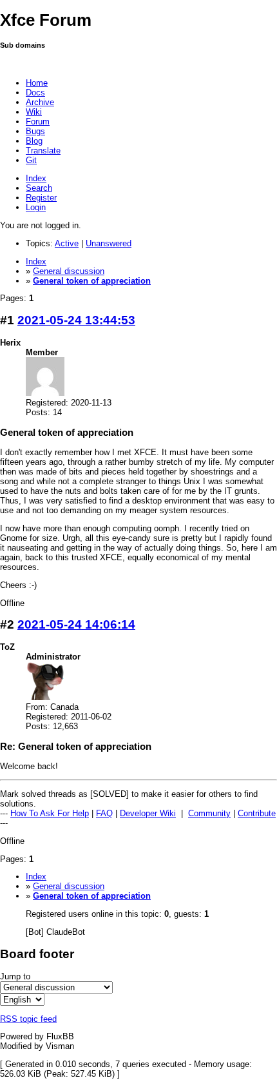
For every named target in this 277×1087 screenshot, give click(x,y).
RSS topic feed (28, 1019)
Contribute (257, 813)
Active (67, 243)
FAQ (104, 813)
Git (31, 160)
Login (36, 207)
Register (41, 197)
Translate (43, 150)
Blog (34, 141)
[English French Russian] (22, 999)
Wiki (34, 112)
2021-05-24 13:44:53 (76, 320)
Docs (35, 92)
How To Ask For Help (49, 813)
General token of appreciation (92, 281)
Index (36, 178)
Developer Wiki (148, 813)
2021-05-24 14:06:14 (76, 624)
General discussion (68, 271)
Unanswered (108, 243)
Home (37, 83)
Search (39, 188)
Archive (40, 102)
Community (209, 813)
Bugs (35, 131)
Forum (38, 121)
